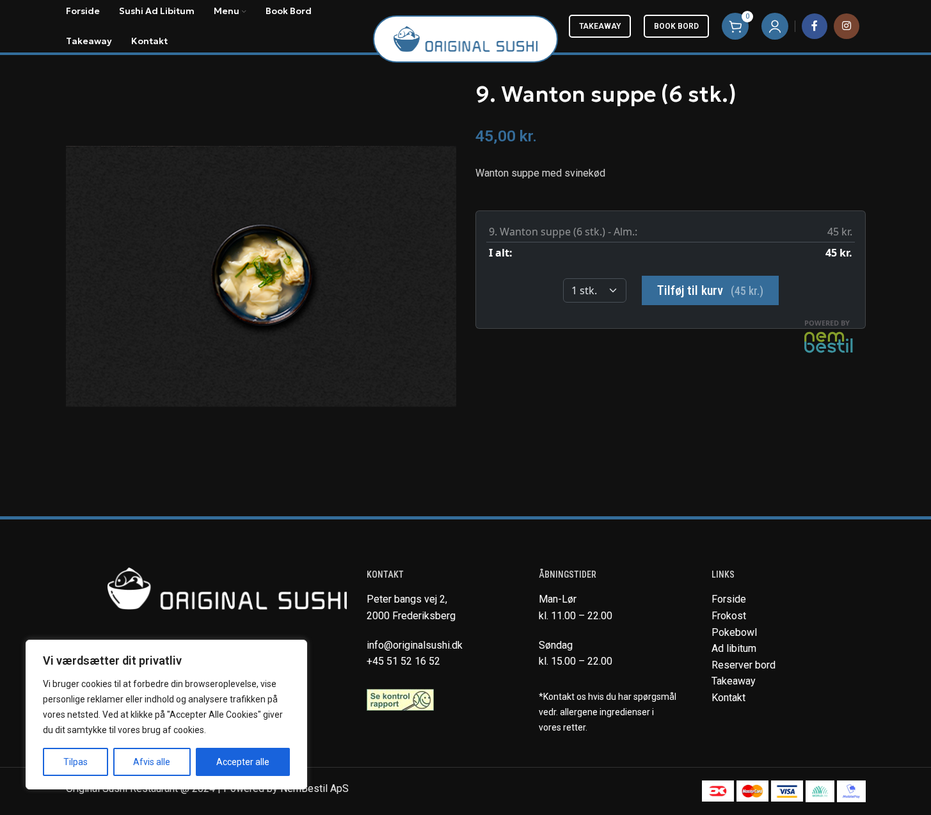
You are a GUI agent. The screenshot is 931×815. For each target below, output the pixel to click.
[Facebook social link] (814, 26)
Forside (729, 599)
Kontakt (728, 698)
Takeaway (600, 26)
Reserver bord (744, 665)
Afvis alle (151, 762)
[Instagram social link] (846, 26)
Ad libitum (734, 648)
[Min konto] (775, 26)
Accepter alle (242, 762)
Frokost (729, 616)
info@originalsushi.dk (415, 645)
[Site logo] (465, 38)
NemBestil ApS (314, 788)
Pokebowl (734, 632)
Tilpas (75, 762)
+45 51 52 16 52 (403, 661)
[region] (166, 714)
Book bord (676, 26)
